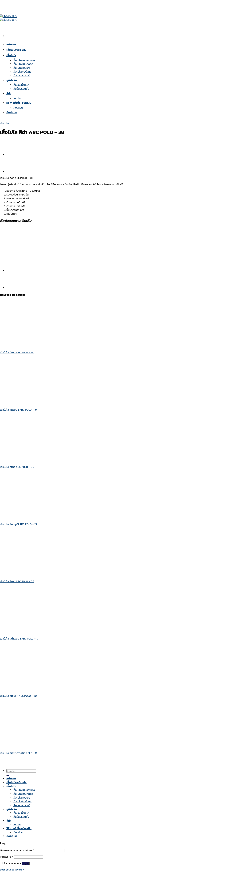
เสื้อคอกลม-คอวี (21, 805)
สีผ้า (8, 821)
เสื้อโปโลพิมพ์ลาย (22, 801)
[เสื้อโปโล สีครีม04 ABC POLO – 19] (39, 403)
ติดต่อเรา (11, 836)
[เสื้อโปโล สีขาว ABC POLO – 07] (39, 575)
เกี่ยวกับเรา (18, 832)
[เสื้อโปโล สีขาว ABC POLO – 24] (39, 346)
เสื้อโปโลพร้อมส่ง (16, 782)
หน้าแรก (11, 778)
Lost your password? (12, 869)
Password (6, 857)
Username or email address (17, 850)
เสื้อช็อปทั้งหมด (21, 813)
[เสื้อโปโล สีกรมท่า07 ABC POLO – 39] (14, 154)
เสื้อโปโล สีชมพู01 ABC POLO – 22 (18, 524)
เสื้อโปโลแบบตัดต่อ (23, 794)
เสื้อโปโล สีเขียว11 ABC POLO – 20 (18, 696)
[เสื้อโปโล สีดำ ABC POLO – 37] (14, 171)
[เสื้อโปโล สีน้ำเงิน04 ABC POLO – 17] (39, 632)
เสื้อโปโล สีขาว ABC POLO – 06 (17, 467)
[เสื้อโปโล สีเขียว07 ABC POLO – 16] (39, 747)
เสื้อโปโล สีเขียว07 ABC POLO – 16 (19, 753)
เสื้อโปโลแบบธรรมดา (24, 790)
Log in (25, 863)
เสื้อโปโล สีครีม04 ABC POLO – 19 (18, 410)
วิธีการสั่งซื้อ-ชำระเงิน (18, 828)
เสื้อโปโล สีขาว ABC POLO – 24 (17, 352)
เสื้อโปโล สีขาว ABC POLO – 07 (17, 581)
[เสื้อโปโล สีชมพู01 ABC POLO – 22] (39, 518)
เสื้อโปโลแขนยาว (21, 798)
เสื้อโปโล (4, 123)
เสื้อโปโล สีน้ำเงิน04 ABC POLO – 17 (19, 638)
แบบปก (17, 824)
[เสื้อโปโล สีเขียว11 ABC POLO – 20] (39, 689)
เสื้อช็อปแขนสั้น (21, 817)
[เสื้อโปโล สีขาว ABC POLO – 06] (39, 460)
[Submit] (7, 775)
